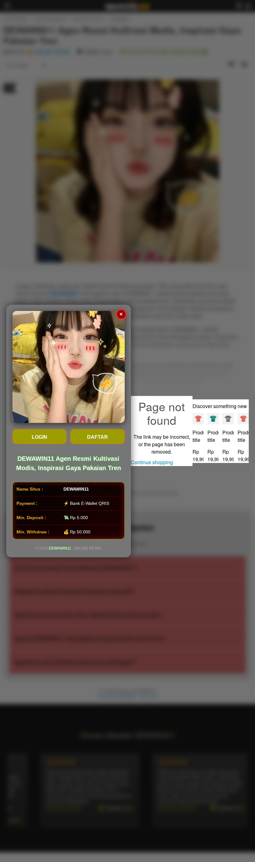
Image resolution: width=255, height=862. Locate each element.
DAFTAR (97, 437)
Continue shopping (152, 462)
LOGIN (39, 437)
